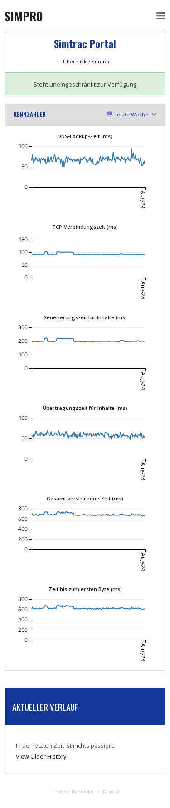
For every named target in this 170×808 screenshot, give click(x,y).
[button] (160, 16)
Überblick (75, 61)
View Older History (41, 756)
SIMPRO (24, 15)
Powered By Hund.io (73, 791)
